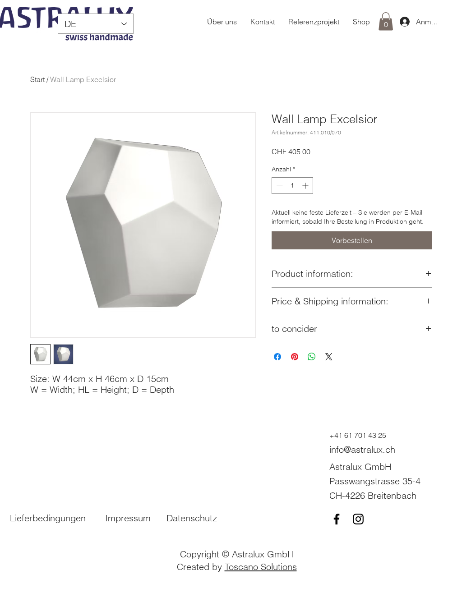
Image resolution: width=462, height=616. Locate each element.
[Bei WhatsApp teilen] (311, 356)
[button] (385, 21)
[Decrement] (278, 185)
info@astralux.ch (362, 449)
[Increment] (306, 185)
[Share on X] (328, 356)
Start (37, 79)
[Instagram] (358, 519)
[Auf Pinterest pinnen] (294, 356)
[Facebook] (336, 519)
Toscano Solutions (261, 566)
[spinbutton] (292, 185)
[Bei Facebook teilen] (277, 356)
